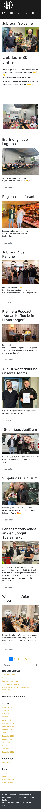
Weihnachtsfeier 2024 (15, 599)
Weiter (28, 659)
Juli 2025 (5, 710)
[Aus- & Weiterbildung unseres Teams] (20, 392)
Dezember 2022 (8, 752)
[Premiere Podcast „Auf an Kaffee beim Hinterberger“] (20, 333)
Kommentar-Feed (8, 779)
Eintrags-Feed (7, 776)
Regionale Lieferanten (20, 197)
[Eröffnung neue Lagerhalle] (20, 161)
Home (4, 795)
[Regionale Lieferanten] (20, 214)
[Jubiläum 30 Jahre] (20, 39)
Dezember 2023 (8, 736)
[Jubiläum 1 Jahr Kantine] (20, 272)
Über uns (12, 795)
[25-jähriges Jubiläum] (20, 493)
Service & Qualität (20, 797)
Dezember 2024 (8, 723)
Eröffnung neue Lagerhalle (15, 141)
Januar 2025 (6, 720)
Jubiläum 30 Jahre (17, 23)
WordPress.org (7, 782)
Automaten (6, 797)
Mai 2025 (5, 714)
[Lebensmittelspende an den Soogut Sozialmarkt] (20, 553)
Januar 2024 (6, 733)
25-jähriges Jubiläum (19, 478)
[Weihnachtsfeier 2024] (20, 618)
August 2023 (6, 745)
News (31, 797)
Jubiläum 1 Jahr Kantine (15, 254)
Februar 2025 (7, 717)
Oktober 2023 (7, 739)
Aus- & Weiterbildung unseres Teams (20, 371)
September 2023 (8, 742)
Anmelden (5, 773)
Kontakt (5, 800)
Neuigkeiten (6, 762)
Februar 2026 (7, 707)
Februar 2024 (7, 729)
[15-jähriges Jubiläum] (20, 443)
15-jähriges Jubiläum (19, 429)
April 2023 (6, 749)
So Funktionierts (24, 795)
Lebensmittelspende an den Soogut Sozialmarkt (19, 533)
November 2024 (8, 726)
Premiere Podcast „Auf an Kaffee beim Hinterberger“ (18, 315)
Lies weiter (8, 187)
